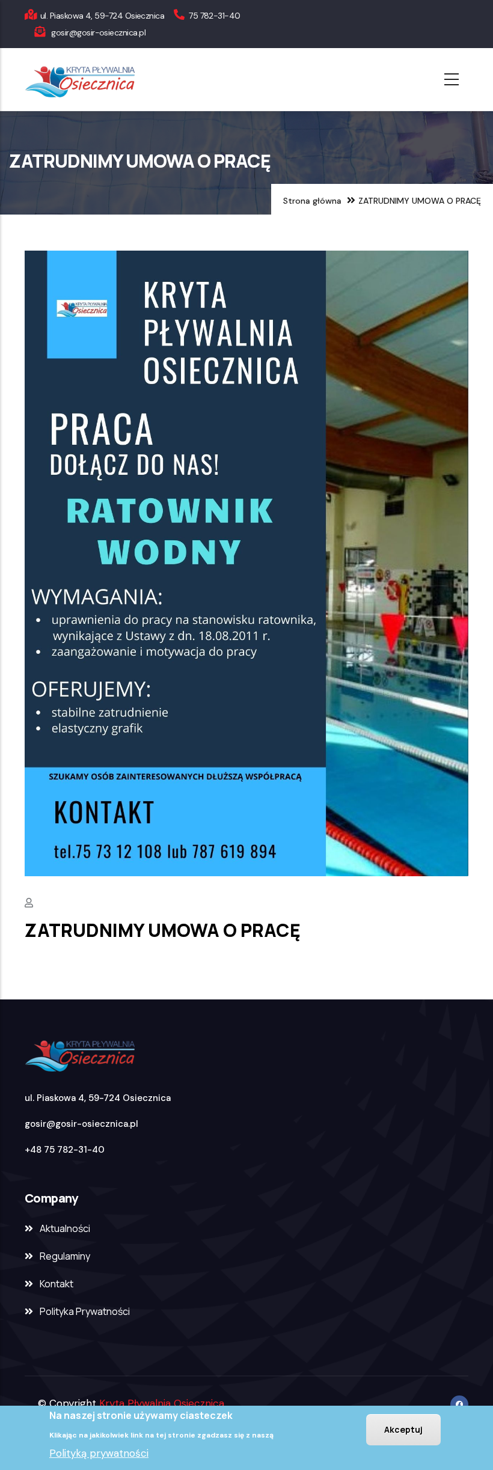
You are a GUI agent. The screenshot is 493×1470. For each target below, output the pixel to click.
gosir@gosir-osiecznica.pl (81, 1124)
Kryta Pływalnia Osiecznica (161, 1403)
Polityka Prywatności (85, 1311)
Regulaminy (65, 1256)
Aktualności (65, 1228)
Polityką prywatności (99, 1453)
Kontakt (56, 1283)
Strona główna (312, 200)
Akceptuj (403, 1429)
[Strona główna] (113, 79)
